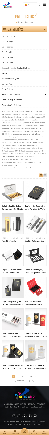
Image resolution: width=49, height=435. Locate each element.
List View (45, 175)
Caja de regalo (8, 41)
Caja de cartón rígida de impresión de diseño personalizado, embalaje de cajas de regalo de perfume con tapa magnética (12, 208)
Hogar (20, 22)
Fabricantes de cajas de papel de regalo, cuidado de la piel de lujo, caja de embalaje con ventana (12, 239)
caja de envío (7, 62)
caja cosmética (8, 57)
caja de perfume (9, 36)
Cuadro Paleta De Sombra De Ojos (16, 68)
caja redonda (7, 47)
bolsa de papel (8, 89)
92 (31, 376)
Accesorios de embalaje (11, 105)
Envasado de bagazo (10, 78)
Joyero (4, 73)
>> (35, 376)
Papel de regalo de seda (12, 99)
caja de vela (7, 84)
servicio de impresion (11, 94)
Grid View (41, 175)
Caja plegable (7, 52)
